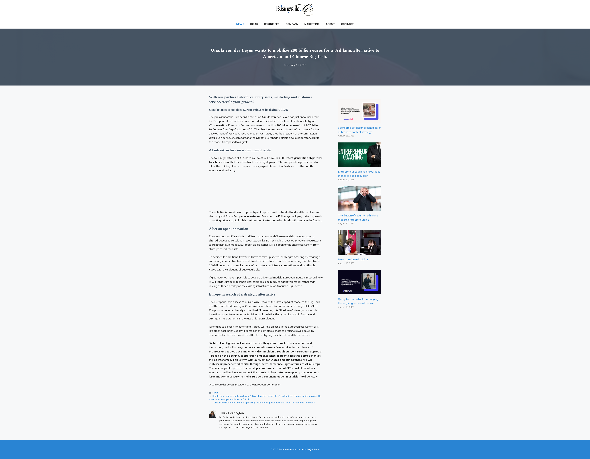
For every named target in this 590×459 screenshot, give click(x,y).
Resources (271, 23)
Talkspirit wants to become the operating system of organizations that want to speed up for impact (263, 402)
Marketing (312, 23)
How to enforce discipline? (354, 259)
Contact (347, 23)
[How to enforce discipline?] (359, 252)
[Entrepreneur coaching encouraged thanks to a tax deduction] (359, 164)
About (330, 23)
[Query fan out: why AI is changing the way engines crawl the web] (359, 292)
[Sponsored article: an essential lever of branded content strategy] (359, 121)
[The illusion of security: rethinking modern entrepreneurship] (359, 208)
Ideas (254, 23)
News (240, 23)
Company (292, 23)
